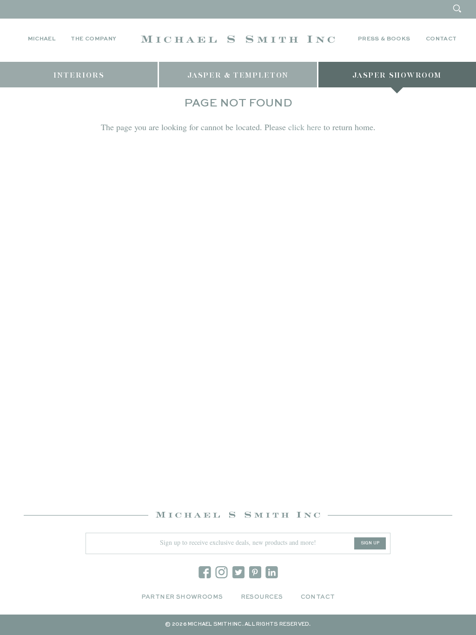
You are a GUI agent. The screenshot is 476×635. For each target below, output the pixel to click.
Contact (441, 39)
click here (304, 126)
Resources (262, 597)
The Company (93, 39)
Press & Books (384, 39)
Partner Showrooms (182, 597)
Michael (42, 39)
